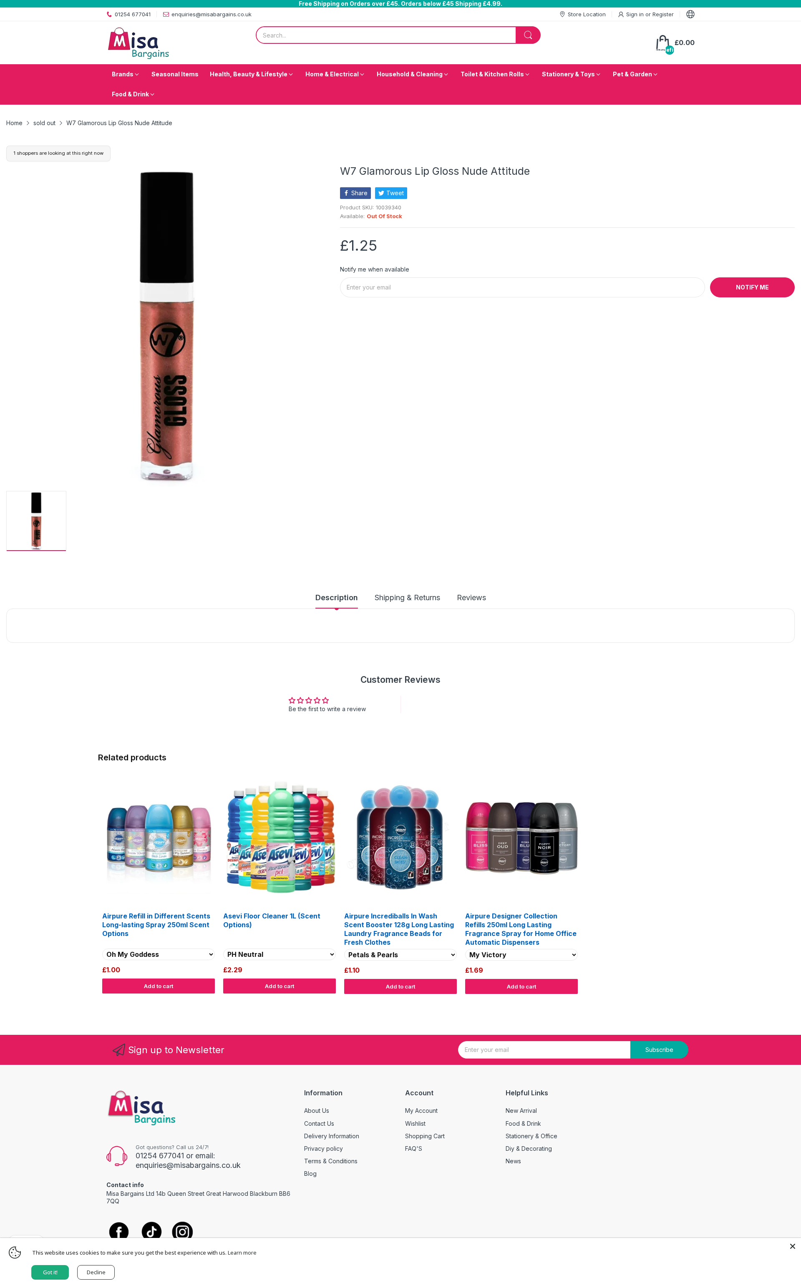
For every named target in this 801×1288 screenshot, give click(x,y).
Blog (310, 1173)
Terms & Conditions (331, 1161)
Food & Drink (523, 1123)
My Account (421, 1110)
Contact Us (319, 1123)
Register (663, 14)
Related (693, 1002)
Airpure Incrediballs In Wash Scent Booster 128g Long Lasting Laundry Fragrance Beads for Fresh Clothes (399, 929)
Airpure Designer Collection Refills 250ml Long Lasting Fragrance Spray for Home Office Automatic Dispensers (521, 929)
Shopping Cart (425, 1136)
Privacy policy (323, 1148)
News (513, 1161)
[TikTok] (151, 1232)
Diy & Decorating (529, 1148)
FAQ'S (413, 1148)
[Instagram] (182, 1232)
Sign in (635, 14)
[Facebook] (118, 1232)
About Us (316, 1110)
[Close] (792, 1246)
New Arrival (521, 1110)
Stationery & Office (531, 1136)
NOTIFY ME (752, 287)
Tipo (676, 1002)
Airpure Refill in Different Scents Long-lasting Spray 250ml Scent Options (156, 925)
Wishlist (415, 1123)
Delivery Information (331, 1136)
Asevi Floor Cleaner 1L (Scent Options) (271, 920)
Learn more (242, 1252)
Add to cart (158, 986)
